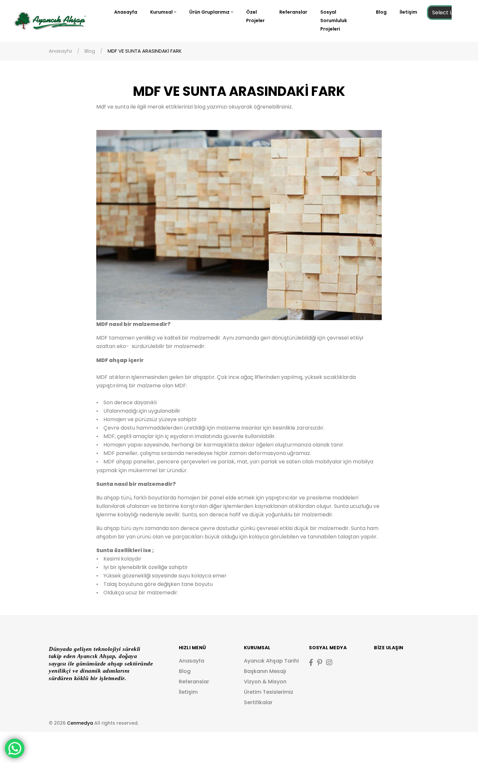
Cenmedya (80, 723)
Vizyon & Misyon (265, 681)
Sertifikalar (258, 702)
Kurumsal (161, 12)
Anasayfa (125, 12)
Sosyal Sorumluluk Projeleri (333, 20)
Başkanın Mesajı (265, 671)
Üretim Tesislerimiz (268, 692)
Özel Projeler (255, 16)
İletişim (408, 12)
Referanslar (293, 12)
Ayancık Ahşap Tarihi (271, 661)
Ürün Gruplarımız (209, 12)
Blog (381, 12)
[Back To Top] (459, 744)
